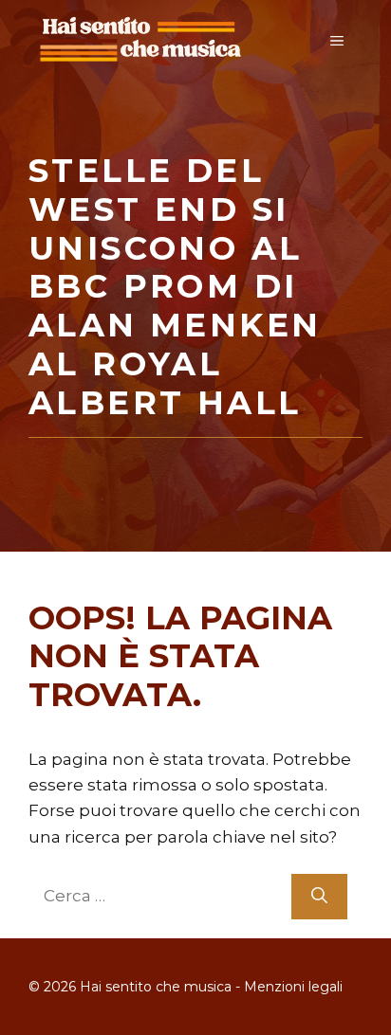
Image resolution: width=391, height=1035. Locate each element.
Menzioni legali (293, 986)
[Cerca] (319, 896)
